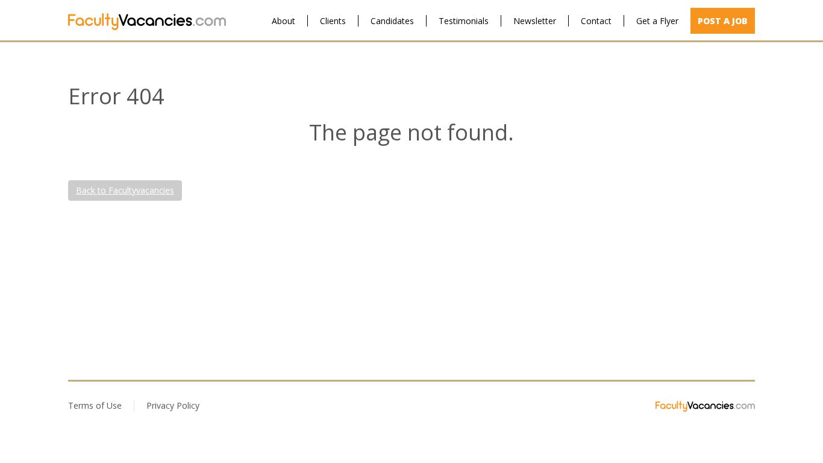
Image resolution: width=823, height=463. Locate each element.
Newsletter (534, 21)
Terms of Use (95, 405)
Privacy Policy (172, 405)
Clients (333, 21)
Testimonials (464, 21)
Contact (596, 21)
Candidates (392, 21)
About (283, 21)
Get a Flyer (657, 21)
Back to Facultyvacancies (125, 190)
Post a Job (723, 21)
